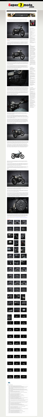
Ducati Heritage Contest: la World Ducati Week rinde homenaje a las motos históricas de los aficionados (32, 62)
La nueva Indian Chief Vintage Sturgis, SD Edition (32, 91)
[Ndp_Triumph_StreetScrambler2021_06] (24, 231)
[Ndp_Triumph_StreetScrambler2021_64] (24, 358)
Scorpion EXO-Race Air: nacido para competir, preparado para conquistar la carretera (32, 47)
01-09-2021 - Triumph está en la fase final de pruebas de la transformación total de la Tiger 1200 (16, 404)
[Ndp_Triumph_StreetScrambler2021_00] (10, 224)
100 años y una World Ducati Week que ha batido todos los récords (32, 56)
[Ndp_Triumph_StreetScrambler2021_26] (10, 278)
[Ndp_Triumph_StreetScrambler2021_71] (10, 378)
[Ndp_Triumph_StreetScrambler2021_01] (17, 224)
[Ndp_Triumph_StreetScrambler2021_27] (17, 278)
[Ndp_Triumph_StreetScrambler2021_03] (10, 231)
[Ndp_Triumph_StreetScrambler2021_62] (10, 358)
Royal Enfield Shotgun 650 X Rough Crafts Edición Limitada (32, 100)
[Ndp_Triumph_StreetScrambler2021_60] (17, 351)
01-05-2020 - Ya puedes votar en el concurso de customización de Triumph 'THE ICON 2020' (16, 394)
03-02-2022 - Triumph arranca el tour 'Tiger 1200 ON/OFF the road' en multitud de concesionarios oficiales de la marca (18, 397)
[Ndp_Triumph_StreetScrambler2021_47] (10, 324)
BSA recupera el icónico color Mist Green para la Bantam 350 (32, 97)
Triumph (9, 382)
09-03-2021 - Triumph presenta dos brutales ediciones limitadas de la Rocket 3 (15, 393)
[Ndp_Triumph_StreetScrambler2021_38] (10, 305)
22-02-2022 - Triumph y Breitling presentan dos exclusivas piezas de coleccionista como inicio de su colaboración (18, 389)
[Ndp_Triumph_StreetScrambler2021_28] (24, 278)
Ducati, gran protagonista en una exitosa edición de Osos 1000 (32, 60)
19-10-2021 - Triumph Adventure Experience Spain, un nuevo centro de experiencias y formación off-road (17, 400)
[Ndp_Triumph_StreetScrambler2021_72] (17, 378)
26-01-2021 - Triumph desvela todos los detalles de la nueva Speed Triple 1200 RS (15, 407)
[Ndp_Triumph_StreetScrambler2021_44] (9, 320)
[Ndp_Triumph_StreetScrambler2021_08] (16, 239)
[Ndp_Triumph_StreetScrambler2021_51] (17, 331)
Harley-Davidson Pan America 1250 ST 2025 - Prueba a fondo (32, 38)
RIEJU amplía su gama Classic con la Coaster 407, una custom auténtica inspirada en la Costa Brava (32, 89)
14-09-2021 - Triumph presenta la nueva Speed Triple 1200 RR (14, 403)
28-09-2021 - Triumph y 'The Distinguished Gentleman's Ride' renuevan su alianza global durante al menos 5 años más (18, 386)
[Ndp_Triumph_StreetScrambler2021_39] (17, 305)
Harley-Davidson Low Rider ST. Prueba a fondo (32, 32)
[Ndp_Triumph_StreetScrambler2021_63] (17, 358)
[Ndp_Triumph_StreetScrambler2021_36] (17, 298)
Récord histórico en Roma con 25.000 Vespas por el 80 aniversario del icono (32, 58)
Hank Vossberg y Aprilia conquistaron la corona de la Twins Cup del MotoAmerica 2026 (32, 73)
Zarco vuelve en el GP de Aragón (32, 70)
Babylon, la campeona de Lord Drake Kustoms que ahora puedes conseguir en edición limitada (32, 96)
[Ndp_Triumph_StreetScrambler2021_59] (10, 351)
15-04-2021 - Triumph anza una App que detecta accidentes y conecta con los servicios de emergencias (17, 406)
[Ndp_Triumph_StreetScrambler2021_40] (24, 305)
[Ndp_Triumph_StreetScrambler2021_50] (10, 331)
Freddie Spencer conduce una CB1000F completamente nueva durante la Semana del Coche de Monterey (32, 77)
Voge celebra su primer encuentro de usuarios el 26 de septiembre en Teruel (32, 64)
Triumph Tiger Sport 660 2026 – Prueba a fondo (32, 31)
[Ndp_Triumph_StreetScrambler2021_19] (24, 258)
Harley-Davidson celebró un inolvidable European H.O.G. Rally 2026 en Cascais (32, 105)
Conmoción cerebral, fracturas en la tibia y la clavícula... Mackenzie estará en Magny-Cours (32, 82)
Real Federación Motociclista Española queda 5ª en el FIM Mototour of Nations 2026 (32, 69)
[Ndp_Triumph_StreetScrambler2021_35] (10, 298)
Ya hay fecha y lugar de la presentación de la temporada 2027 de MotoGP (32, 84)
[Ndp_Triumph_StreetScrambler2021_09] (23, 239)
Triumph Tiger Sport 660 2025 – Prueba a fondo (32, 40)
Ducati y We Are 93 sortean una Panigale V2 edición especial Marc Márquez (32, 55)
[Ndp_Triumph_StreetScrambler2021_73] (24, 378)
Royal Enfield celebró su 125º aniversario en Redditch (32, 107)
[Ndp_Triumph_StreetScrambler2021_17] (10, 258)
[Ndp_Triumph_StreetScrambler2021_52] (24, 331)
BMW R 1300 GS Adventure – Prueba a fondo (32, 34)
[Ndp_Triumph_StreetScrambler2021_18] (17, 258)
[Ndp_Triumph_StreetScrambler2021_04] (17, 231)
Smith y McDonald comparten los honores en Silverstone (32, 80)
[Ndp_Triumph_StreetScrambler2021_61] (24, 351)
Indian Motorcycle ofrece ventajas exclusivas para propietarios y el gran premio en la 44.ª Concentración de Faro (32, 103)
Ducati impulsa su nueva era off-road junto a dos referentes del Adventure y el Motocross (32, 51)
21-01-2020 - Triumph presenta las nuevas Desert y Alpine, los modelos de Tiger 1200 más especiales (17, 411)
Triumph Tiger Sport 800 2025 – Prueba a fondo (32, 37)
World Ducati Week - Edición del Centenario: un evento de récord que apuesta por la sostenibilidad (32, 53)
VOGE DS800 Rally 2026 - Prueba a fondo (32, 35)
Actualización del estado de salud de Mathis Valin (32, 71)
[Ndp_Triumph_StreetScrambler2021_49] (24, 324)
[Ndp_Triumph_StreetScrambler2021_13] (10, 251)
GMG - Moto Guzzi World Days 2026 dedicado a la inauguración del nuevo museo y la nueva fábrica (33, 49)
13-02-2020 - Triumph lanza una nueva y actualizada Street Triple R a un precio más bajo (16, 410)
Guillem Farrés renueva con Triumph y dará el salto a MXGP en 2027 (32, 79)
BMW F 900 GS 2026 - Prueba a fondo (32, 29)
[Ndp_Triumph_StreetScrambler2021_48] (17, 324)
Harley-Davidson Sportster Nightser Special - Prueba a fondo (33, 42)
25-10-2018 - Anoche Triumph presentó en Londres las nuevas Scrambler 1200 (15, 396)
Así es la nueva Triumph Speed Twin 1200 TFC (32, 99)
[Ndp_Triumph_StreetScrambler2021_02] (24, 224)
